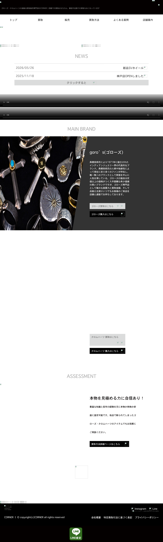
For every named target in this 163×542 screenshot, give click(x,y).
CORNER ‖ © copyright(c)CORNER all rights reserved (34, 517)
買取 (40, 20)
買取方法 (94, 20)
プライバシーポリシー (147, 517)
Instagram (140, 508)
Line (154, 508)
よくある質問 (121, 20)
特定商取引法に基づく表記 (118, 517)
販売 (67, 20)
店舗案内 (148, 20)
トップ (13, 20)
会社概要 (96, 517)
